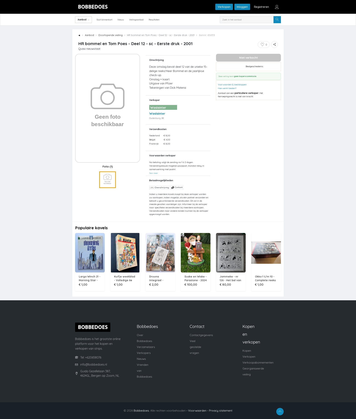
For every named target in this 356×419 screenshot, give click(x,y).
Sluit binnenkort (104, 19)
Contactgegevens (201, 335)
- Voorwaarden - (197, 410)
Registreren (261, 7)
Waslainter (157, 113)
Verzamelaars (146, 347)
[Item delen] (274, 44)
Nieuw (121, 19)
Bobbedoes (141, 410)
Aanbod (89, 35)
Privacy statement (220, 410)
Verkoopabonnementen (258, 362)
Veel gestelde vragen (195, 347)
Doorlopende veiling (110, 35)
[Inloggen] (276, 6)
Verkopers (144, 353)
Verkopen (224, 7)
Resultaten (154, 19)
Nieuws (141, 359)
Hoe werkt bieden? (227, 88)
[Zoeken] (277, 19)
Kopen (247, 350)
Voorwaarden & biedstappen (232, 84)
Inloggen (242, 7)
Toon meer (153, 173)
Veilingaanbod (136, 19)
